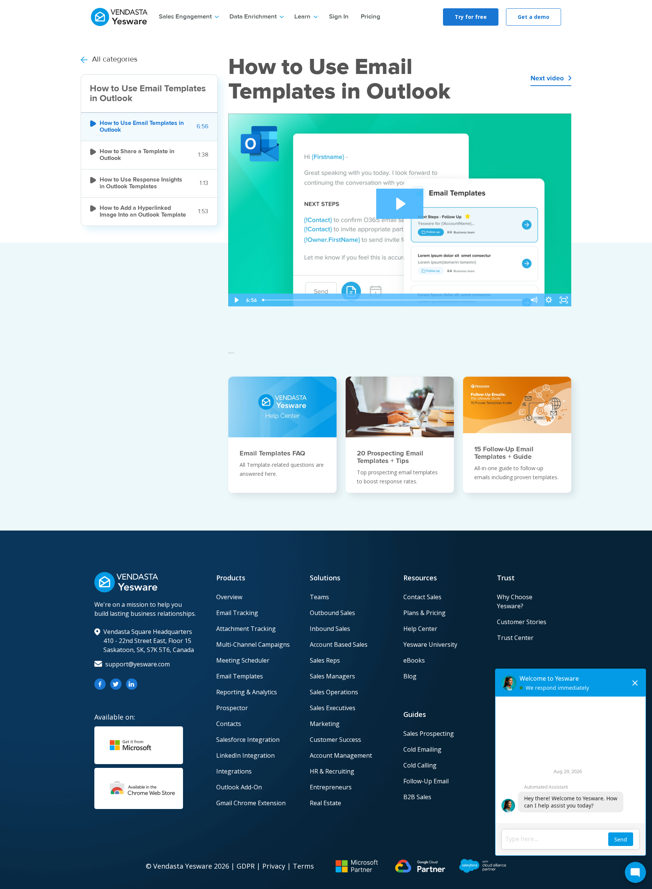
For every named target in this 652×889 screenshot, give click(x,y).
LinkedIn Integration (245, 755)
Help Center (420, 628)
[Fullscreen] (563, 300)
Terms (303, 866)
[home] (119, 16)
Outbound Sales (332, 613)
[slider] (392, 300)
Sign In (339, 17)
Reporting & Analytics (246, 692)
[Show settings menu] (548, 300)
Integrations (234, 771)
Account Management (341, 755)
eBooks (414, 660)
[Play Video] (235, 300)
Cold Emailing (422, 749)
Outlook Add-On (239, 787)
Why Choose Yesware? (514, 601)
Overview (229, 597)
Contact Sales (422, 597)
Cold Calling (420, 765)
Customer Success (335, 739)
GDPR (246, 866)
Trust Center (515, 638)
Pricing (370, 17)
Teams (319, 597)
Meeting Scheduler (242, 660)
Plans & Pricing (424, 613)
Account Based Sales (339, 644)
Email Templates (239, 676)
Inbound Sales (330, 628)
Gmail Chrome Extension (251, 803)
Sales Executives (332, 708)
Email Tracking (237, 613)
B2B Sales (417, 797)
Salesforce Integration (248, 739)
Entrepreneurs (331, 787)
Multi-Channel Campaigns (253, 644)
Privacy (273, 866)
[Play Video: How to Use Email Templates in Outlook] (399, 204)
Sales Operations (334, 692)
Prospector (232, 708)
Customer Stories (521, 622)
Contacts (228, 724)
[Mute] (533, 300)
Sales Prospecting (428, 733)
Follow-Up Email (426, 781)
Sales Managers (332, 676)
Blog (410, 676)
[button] (189, 17)
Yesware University (430, 644)
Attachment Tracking (246, 628)
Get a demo (533, 16)
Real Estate (325, 803)
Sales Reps (325, 660)
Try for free (471, 16)
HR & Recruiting (332, 771)
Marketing (325, 724)
